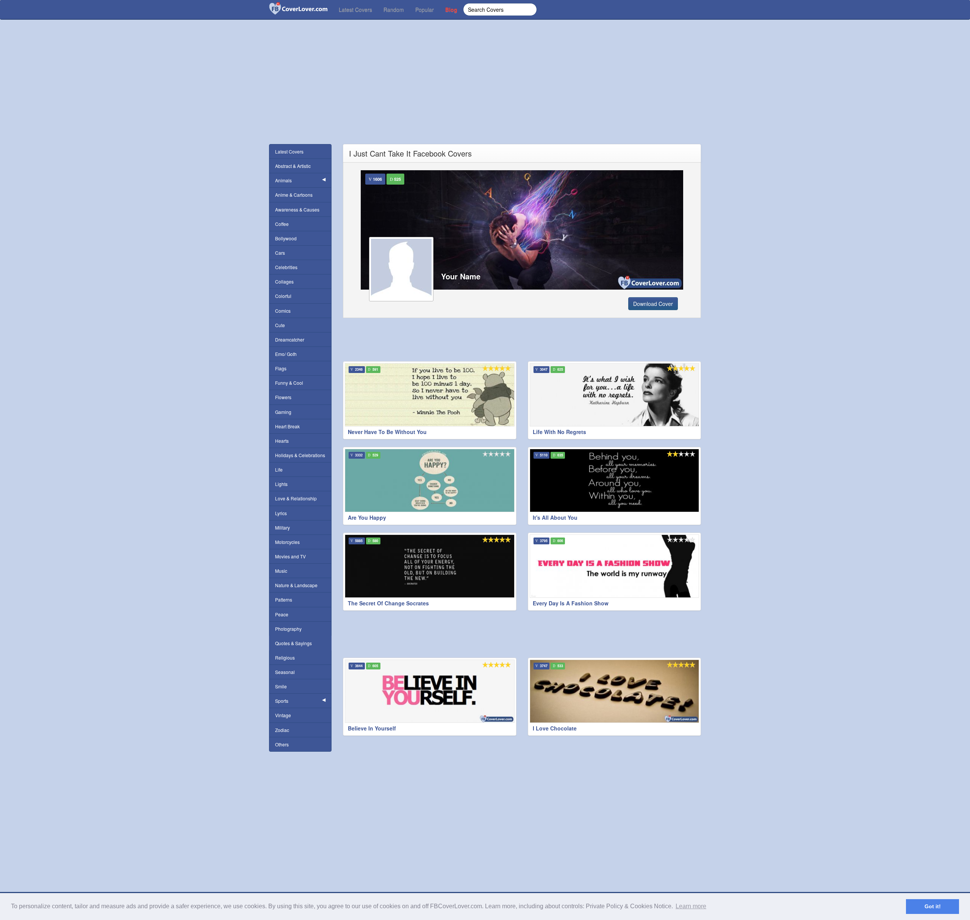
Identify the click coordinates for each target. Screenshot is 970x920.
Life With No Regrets (559, 432)
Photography (288, 628)
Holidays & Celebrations (300, 455)
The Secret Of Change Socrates (388, 603)
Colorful (283, 296)
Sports (281, 700)
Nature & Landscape (296, 585)
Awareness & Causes (297, 209)
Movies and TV (290, 556)
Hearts (282, 440)
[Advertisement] (485, 91)
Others (282, 744)
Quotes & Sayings (293, 643)
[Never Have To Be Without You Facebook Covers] (430, 394)
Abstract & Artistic (293, 166)
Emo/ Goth (286, 354)
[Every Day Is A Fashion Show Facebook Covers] (614, 566)
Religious (285, 657)
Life (279, 469)
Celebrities (286, 267)
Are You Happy (367, 517)
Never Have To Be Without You (387, 432)
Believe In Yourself (372, 728)
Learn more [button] (691, 906)
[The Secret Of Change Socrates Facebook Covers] (430, 566)
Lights (281, 484)
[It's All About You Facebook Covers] (614, 480)
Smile (281, 686)
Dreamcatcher (289, 339)
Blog (451, 9)
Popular (424, 9)
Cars (280, 252)
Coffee (282, 224)
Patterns (283, 599)
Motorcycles (287, 542)
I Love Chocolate (555, 728)
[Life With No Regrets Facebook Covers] (614, 394)
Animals (283, 180)
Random (393, 9)
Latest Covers (355, 9)
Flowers (283, 397)
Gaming (283, 412)
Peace (281, 614)
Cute (280, 325)
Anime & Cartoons (294, 194)
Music (281, 570)
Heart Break (287, 426)
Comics (283, 310)
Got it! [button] (933, 906)
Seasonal (285, 672)
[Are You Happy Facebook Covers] (430, 480)
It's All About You (555, 517)
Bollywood (286, 238)
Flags (280, 368)
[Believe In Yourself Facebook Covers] (430, 691)
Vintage (283, 715)
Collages (284, 281)
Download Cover (653, 303)
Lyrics (281, 513)
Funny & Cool (289, 382)
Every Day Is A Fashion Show (571, 603)
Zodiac (282, 730)
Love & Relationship (296, 498)
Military (282, 527)
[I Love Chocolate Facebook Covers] (614, 691)
